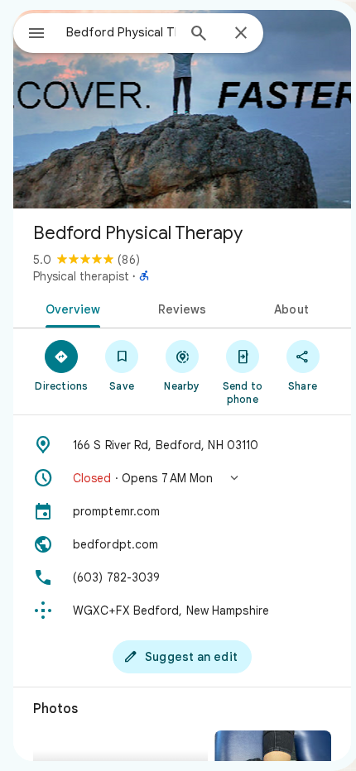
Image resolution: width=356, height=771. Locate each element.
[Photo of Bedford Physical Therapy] (182, 109)
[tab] (70, 308)
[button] (182, 478)
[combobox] (121, 32)
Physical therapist (81, 276)
